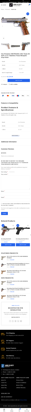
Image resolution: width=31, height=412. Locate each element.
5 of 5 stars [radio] (14, 171)
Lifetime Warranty (20, 387)
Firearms (7, 9)
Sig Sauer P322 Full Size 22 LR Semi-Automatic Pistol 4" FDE (16, 271)
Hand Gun (13, 9)
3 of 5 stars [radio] (11, 171)
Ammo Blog (4, 385)
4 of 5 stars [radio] (12, 171)
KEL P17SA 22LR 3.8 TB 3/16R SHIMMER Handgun (17, 257)
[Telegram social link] (21, 321)
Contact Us (3, 382)
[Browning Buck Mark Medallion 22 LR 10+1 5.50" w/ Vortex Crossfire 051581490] (3, 265)
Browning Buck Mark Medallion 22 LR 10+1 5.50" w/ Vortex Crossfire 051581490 (18, 264)
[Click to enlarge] (3, 38)
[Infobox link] (15, 334)
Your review (4, 174)
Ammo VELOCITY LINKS (22, 377)
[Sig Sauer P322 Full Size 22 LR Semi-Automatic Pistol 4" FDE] (3, 272)
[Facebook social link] (10, 321)
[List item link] (15, 372)
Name (3, 191)
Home (2, 9)
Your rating (4, 171)
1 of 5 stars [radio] (9, 171)
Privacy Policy (19, 380)
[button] (8, 244)
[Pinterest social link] (15, 321)
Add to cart (18, 80)
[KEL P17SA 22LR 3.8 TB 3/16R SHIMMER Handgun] (3, 258)
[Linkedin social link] (18, 321)
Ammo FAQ (3, 387)
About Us (3, 380)
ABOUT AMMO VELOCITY (7, 377)
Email (3, 197)
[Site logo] (15, 5)
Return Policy (19, 385)
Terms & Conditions (21, 382)
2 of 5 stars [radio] (10, 171)
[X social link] (13, 321)
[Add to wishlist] (13, 225)
